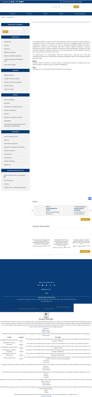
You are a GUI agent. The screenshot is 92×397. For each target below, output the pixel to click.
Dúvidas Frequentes (9, 161)
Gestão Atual (7, 42)
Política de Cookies (49, 308)
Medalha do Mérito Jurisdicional (13, 56)
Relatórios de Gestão (10, 52)
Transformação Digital (80, 13)
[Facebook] (51, 285)
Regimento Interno (9, 75)
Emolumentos (8, 157)
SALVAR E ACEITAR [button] (46, 396)
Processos (29, 13)
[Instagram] (39, 285)
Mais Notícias (85, 251)
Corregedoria (10, 17)
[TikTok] (54, 285)
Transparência (8, 154)
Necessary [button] (46, 328)
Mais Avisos (85, 219)
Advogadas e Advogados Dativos (13, 106)
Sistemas (6, 113)
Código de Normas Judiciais (12, 78)
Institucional (12, 13)
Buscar (76, 7)
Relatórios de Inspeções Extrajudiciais (14, 147)
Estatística (7, 103)
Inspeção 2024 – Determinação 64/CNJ (15, 187)
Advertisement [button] (46, 383)
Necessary (47, 330)
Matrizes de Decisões (10, 110)
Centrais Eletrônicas (9, 150)
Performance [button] (46, 368)
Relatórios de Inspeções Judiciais (13, 117)
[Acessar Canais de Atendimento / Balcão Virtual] (88, 392)
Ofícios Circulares (9, 89)
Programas (7, 49)
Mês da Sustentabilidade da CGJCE (51, 208)
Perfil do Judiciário (9, 99)
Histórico (6, 45)
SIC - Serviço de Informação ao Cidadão (61, 1)
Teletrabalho (7, 120)
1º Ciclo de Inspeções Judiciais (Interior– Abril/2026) (80, 208)
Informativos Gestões (10, 64)
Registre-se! (7, 164)
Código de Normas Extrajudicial (12, 82)
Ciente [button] (36, 310)
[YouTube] (43, 285)
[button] (11, 1)
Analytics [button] (46, 375)
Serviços (61, 13)
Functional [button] (46, 360)
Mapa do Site (47, 289)
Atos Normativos (8, 85)
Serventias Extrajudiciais (10, 143)
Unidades (45, 13)
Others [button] (46, 390)
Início (3, 17)
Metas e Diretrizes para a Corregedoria (14, 175)
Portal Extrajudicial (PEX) (11, 136)
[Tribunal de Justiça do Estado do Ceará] (12, 6)
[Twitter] (47, 285)
